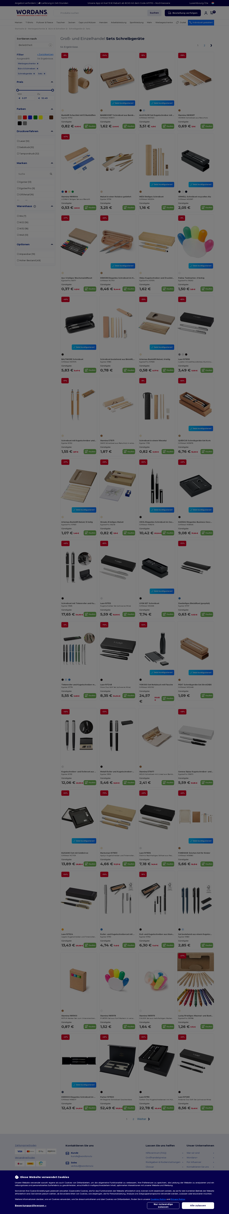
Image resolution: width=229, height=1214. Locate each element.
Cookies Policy (158, 1199)
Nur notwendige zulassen (163, 1205)
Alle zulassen (198, 1205)
